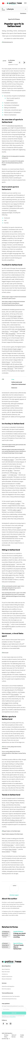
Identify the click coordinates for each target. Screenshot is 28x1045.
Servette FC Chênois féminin (15, 366)
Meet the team (6, 971)
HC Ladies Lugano (15, 510)
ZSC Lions (14, 475)
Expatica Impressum (7, 976)
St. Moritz (19, 136)
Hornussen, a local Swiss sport (13, 110)
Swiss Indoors (6, 851)
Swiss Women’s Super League (12, 349)
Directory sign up (6, 988)
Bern (9, 692)
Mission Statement (6, 979)
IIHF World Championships (10, 536)
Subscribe (14, 1013)
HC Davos (17, 466)
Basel (14, 851)
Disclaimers (23, 13)
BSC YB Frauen (8, 368)
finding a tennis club (16, 820)
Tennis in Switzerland (10, 115)
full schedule (14, 694)
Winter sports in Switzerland (12, 112)
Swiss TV (16, 204)
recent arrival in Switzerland (10, 73)
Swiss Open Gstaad (10, 849)
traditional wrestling (7, 175)
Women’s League (15, 503)
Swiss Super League (15, 316)
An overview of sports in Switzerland (14, 96)
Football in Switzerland (10, 103)
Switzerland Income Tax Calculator (11, 996)
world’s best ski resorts (8, 564)
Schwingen (5, 703)
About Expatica (6, 969)
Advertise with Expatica (8, 986)
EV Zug (15, 472)
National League (9, 459)
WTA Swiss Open (9, 845)
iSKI (8, 624)
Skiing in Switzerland (10, 107)
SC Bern (10, 470)
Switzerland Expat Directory (9, 998)
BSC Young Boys (10, 333)
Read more (14, 387)
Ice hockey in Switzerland (11, 105)
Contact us (5, 974)
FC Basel (15, 331)
